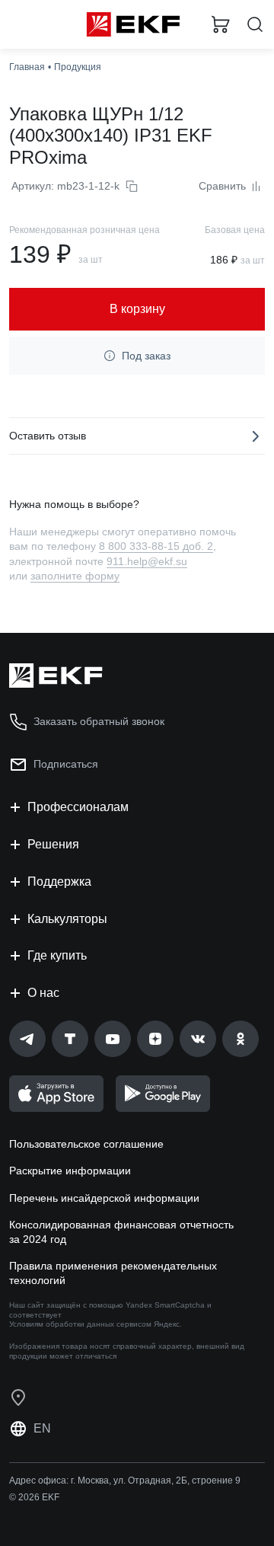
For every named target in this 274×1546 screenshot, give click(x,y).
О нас (43, 992)
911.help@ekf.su (147, 561)
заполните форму (74, 576)
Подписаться (65, 764)
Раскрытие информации (70, 1170)
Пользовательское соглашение (86, 1144)
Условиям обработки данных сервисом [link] (80, 1324)
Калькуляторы (67, 918)
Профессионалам (78, 806)
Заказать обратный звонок (98, 721)
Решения (53, 844)
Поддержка (59, 881)
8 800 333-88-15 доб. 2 (156, 546)
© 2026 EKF (34, 1497)
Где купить (57, 955)
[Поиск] (255, 25)
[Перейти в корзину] (221, 24)
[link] (27, 1039)
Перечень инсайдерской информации (104, 1198)
